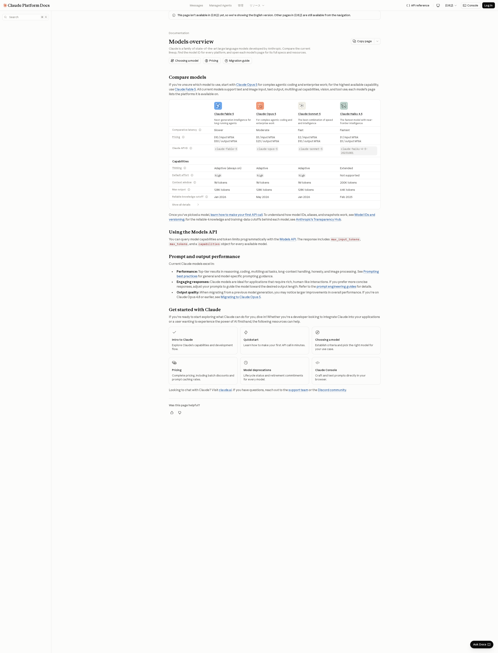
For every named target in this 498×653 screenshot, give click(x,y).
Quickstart (251, 339)
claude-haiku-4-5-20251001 (354, 151)
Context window (182, 182)
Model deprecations (257, 370)
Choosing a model (327, 339)
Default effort (180, 175)
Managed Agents (220, 5)
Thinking (177, 167)
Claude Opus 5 (246, 85)
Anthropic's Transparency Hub (318, 219)
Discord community (332, 390)
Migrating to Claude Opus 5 (241, 297)
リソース (257, 5)
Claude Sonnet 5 (309, 114)
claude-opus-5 (267, 149)
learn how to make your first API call (236, 215)
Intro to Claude (182, 339)
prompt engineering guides (336, 286)
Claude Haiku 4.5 (351, 114)
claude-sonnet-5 (310, 149)
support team (298, 390)
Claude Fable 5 (185, 89)
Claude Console (326, 370)
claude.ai (225, 390)
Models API (288, 239)
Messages (196, 5)
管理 (240, 5)
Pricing (176, 137)
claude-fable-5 (226, 149)
